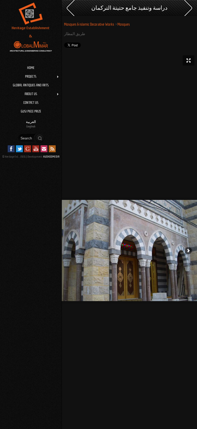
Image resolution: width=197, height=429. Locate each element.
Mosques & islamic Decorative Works (89, 24)
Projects (18, 76)
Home (30, 68)
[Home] (31, 56)
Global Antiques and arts (31, 85)
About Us (18, 94)
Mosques (123, 24)
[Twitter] (19, 148)
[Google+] (27, 148)
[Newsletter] (44, 148)
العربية (31, 122)
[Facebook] (11, 148)
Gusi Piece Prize (31, 111)
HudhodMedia (51, 156)
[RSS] (52, 148)
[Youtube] (35, 148)
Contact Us (30, 102)
